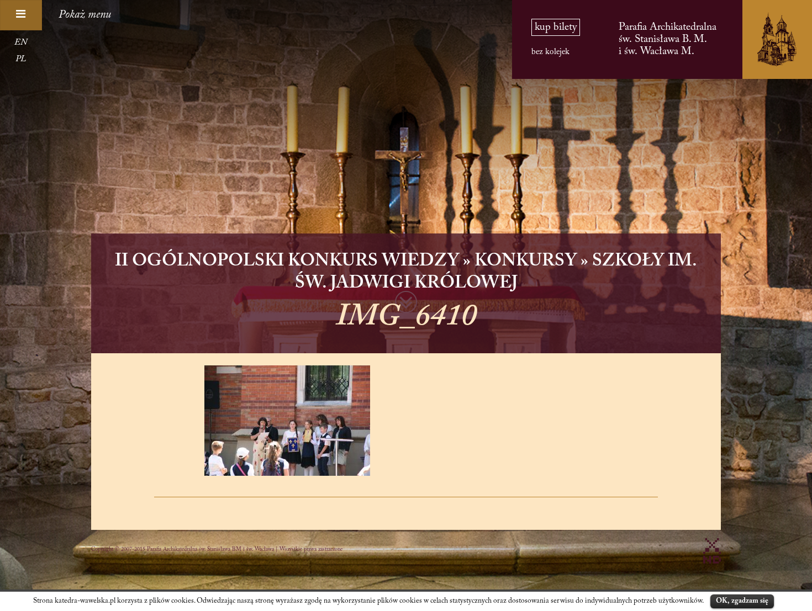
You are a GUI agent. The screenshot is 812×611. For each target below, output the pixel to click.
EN (20, 42)
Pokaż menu (85, 14)
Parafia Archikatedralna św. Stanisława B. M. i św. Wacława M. (667, 39)
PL (20, 59)
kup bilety (556, 27)
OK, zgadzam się (742, 600)
